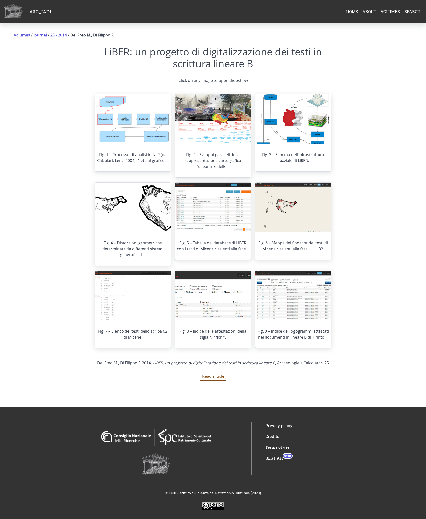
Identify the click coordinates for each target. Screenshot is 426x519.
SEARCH (412, 11)
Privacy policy (279, 425)
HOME (352, 11)
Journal (40, 35)
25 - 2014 (59, 35)
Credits (272, 436)
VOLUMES (390, 11)
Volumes (22, 35)
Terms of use (278, 447)
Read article (213, 376)
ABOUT (369, 11)
